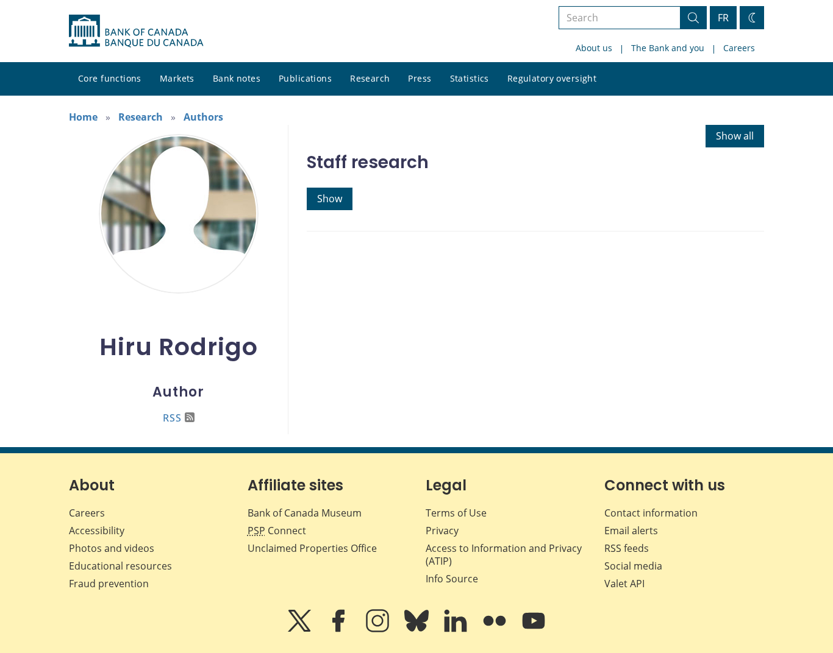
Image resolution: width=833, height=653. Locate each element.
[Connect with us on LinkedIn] (456, 629)
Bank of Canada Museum (305, 513)
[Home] (136, 31)
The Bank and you (667, 48)
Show (329, 198)
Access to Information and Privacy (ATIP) (504, 555)
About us (594, 48)
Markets (177, 78)
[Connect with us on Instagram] (378, 629)
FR (723, 17)
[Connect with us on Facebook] (339, 629)
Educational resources (120, 566)
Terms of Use (456, 513)
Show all (735, 136)
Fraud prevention (109, 583)
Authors (203, 117)
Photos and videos (111, 548)
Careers (739, 48)
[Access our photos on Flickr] (495, 629)
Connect (277, 530)
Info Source (452, 578)
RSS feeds (626, 548)
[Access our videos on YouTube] (533, 629)
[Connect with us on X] (300, 629)
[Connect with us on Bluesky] (417, 629)
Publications (305, 78)
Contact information (651, 513)
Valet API (624, 583)
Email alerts (631, 530)
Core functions (109, 78)
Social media (633, 566)
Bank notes (236, 78)
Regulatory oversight (551, 78)
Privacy (442, 530)
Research (370, 78)
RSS (172, 418)
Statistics (469, 78)
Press (419, 78)
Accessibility (96, 530)
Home (83, 117)
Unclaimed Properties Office (312, 548)
